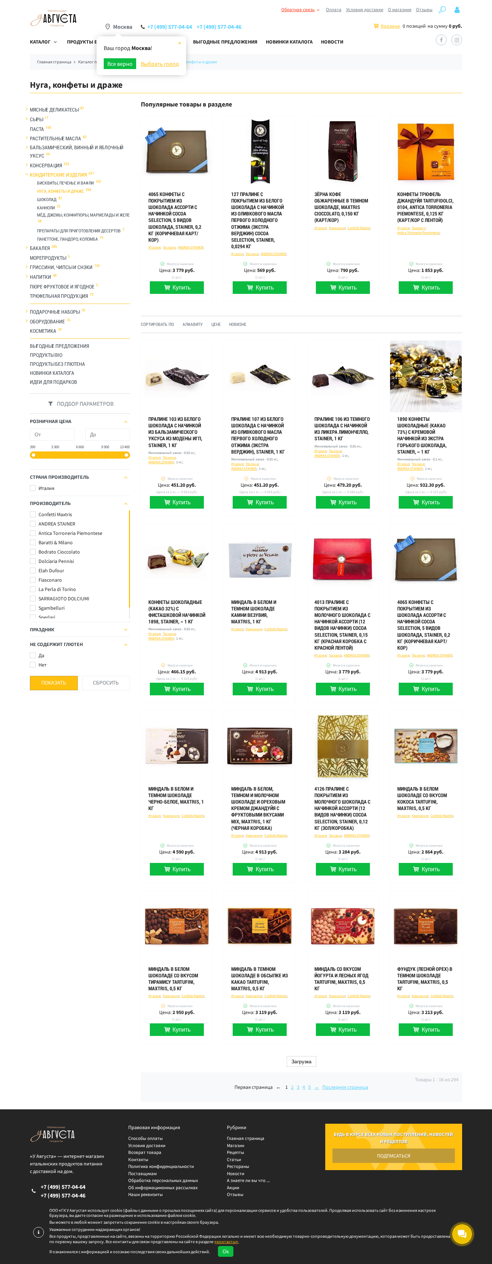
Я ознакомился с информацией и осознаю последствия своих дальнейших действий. (129, 1251)
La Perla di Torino (56, 589)
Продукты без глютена (57, 364)
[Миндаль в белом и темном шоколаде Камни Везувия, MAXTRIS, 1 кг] (260, 559)
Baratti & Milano (55, 542)
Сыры (36, 119)
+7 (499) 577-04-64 (169, 26)
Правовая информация (154, 1127)
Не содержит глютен (56, 644)
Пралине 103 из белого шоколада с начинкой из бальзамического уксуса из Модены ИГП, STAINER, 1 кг (175, 432)
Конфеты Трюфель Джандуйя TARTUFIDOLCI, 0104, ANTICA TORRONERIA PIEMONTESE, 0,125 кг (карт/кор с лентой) (425, 207)
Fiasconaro (49, 580)
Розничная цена (50, 421)
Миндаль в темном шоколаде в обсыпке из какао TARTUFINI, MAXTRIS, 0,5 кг (259, 979)
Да (40, 655)
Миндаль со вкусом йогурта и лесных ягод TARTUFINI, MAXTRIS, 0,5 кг (341, 979)
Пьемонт (418, 228)
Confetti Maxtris (54, 514)
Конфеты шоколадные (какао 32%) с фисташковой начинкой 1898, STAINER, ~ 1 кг (176, 612)
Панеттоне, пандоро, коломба (67, 239)
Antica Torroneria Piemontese (69, 533)
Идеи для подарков (53, 382)
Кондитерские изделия (58, 175)
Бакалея (40, 248)
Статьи (234, 1159)
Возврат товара (144, 1152)
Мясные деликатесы (54, 110)
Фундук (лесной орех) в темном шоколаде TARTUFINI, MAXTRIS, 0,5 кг (424, 979)
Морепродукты (48, 257)
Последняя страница (345, 1087)
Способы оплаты (145, 1138)
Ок (226, 1251)
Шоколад (47, 199)
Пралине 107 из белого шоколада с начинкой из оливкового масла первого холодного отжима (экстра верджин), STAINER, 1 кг (258, 435)
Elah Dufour (50, 570)
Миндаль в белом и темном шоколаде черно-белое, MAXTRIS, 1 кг (176, 799)
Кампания (337, 228)
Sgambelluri (50, 608)
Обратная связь (297, 9)
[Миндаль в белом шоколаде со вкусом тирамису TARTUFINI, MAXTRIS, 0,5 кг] (177, 926)
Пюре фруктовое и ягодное (62, 286)
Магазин (235, 1145)
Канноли (46, 207)
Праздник (42, 629)
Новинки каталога (289, 41)
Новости (332, 41)
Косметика (43, 331)
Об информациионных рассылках (163, 1188)
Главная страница (245, 1138)
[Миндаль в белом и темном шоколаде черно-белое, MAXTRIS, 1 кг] (177, 746)
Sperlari (46, 617)
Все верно (120, 63)
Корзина (390, 26)
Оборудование (47, 321)
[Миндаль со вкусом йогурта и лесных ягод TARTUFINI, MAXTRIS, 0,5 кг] (343, 926)
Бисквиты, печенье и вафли (65, 183)
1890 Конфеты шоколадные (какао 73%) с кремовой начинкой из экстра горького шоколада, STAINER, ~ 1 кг (422, 435)
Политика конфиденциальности (161, 1166)
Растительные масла (55, 138)
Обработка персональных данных (163, 1180)
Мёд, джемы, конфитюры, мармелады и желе (83, 215)
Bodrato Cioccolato (58, 552)
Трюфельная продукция (59, 296)
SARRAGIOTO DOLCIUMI (63, 598)
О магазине (399, 9)
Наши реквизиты (145, 1194)
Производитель (50, 503)
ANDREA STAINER (56, 523)
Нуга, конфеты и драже (60, 191)
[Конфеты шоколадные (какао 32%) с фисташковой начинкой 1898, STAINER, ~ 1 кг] (177, 559)
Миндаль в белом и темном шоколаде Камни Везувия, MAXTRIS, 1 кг (253, 612)
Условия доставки (364, 9)
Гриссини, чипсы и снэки (61, 267)
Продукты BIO (46, 355)
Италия (45, 488)
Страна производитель (59, 477)
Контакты (138, 1159)
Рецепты (235, 1152)
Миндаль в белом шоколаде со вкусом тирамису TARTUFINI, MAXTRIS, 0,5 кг (173, 979)
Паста (37, 129)
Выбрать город (160, 63)
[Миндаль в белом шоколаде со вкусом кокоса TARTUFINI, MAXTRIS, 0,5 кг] (426, 746)
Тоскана (169, 247)
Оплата (333, 9)
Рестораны (238, 1166)
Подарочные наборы (55, 312)
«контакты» (226, 1241)
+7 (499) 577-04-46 (219, 26)
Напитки (40, 277)
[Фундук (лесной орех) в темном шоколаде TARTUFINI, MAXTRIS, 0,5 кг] (426, 926)
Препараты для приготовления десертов (79, 230)
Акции (233, 1188)
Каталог (40, 41)
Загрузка (301, 1061)
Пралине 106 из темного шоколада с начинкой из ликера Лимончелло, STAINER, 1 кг (342, 429)
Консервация (46, 165)
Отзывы (424, 9)
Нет (41, 664)
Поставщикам (142, 1173)
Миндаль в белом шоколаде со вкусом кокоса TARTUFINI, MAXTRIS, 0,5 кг (422, 799)
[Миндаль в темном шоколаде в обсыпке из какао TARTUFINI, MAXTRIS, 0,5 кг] (260, 926)
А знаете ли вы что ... (248, 1180)
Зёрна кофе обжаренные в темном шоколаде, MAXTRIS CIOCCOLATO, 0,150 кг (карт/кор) (341, 207)
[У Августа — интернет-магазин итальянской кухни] (53, 18)
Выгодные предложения (225, 41)
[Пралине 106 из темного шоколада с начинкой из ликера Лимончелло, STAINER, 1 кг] (343, 376)
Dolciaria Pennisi (55, 561)
